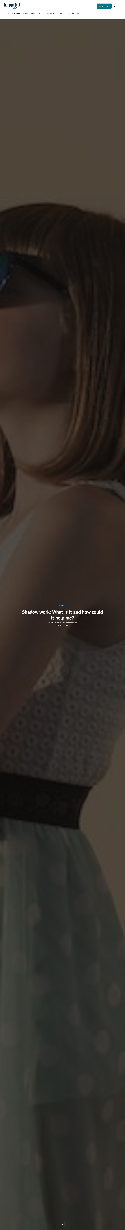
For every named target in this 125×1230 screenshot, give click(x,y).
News (7, 13)
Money (25, 13)
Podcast (62, 13)
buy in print (104, 6)
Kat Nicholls (55, 623)
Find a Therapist (74, 13)
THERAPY (62, 605)
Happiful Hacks (36, 13)
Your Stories (50, 13)
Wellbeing (16, 13)
